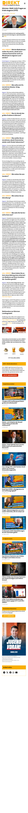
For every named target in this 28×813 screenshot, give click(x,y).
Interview (12, 13)
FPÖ (5, 36)
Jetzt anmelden (9, 616)
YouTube (10, 323)
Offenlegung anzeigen (7, 658)
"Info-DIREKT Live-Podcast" (9, 320)
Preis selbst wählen (15, 357)
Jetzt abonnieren (10, 375)
